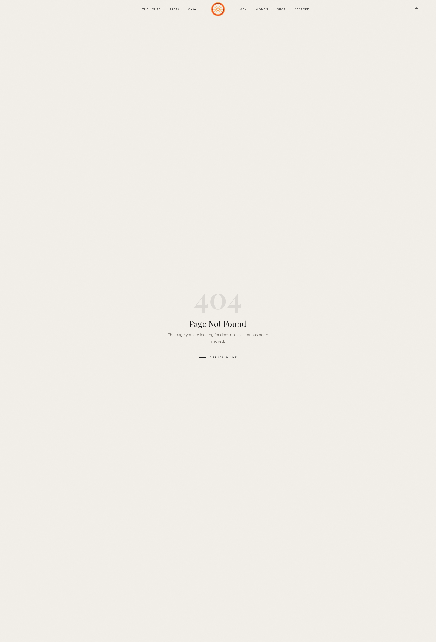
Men (243, 9)
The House (151, 9)
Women (262, 9)
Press (174, 9)
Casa (192, 9)
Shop (281, 9)
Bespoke (302, 9)
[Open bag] (416, 9)
